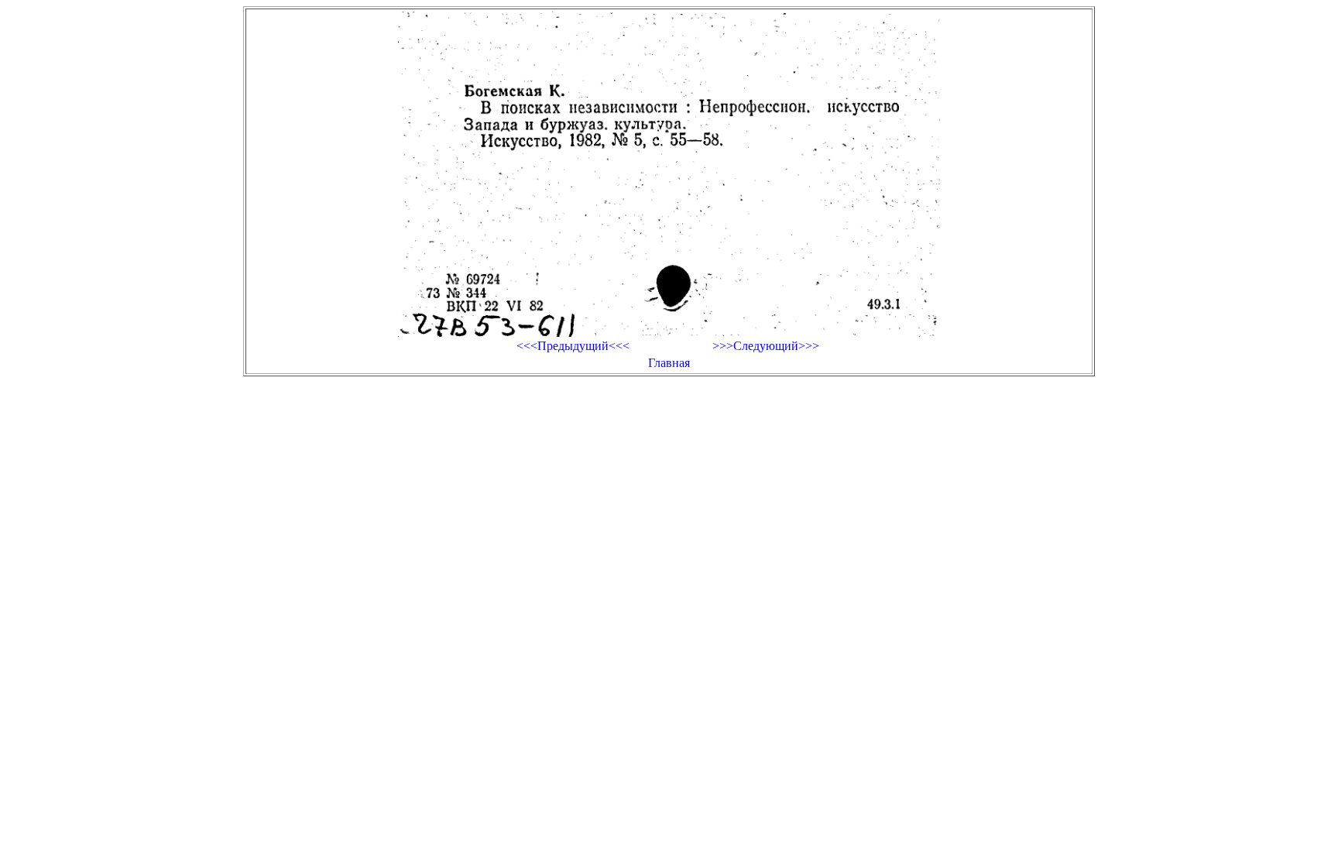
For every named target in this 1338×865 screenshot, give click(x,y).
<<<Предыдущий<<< (573, 345)
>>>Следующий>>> (765, 345)
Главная (669, 362)
